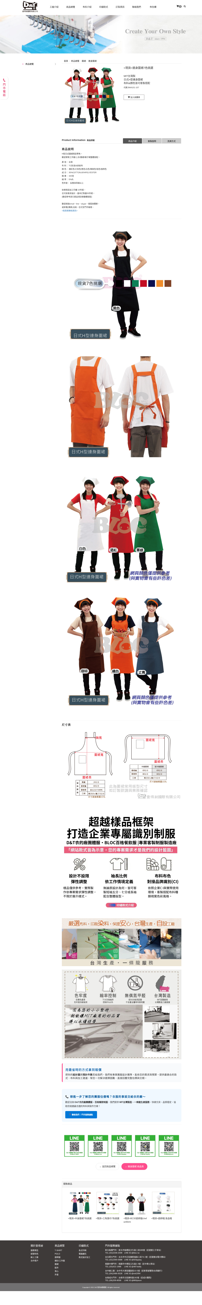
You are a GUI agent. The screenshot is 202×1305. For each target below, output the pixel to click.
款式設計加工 (84, 1257)
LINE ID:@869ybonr (133, 1280)
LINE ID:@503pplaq (133, 1260)
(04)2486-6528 (115, 1273)
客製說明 (152, 141)
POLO (57, 1254)
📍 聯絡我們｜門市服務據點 (81, 1115)
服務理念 (34, 1250)
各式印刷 (82, 1250)
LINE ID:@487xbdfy (132, 1266)
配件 (57, 1268)
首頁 (66, 61)
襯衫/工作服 (60, 1261)
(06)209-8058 (115, 1280)
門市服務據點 (112, 1245)
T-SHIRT (58, 1250)
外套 (57, 1274)
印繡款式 (84, 1245)
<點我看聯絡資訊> (70, 211)
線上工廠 (34, 1257)
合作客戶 (34, 1261)
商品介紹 (132, 141)
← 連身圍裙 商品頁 (134, 1166)
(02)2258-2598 (115, 1253)
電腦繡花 (82, 1254)
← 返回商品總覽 (107, 1166)
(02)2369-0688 (115, 1260)
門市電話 (4, 90)
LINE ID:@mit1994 (132, 1273)
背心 (57, 1271)
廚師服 (57, 1257)
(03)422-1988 (115, 1266)
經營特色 (34, 1254)
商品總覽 (29, 64)
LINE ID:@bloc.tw (131, 1253)
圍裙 (57, 1264)
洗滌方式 (171, 141)
